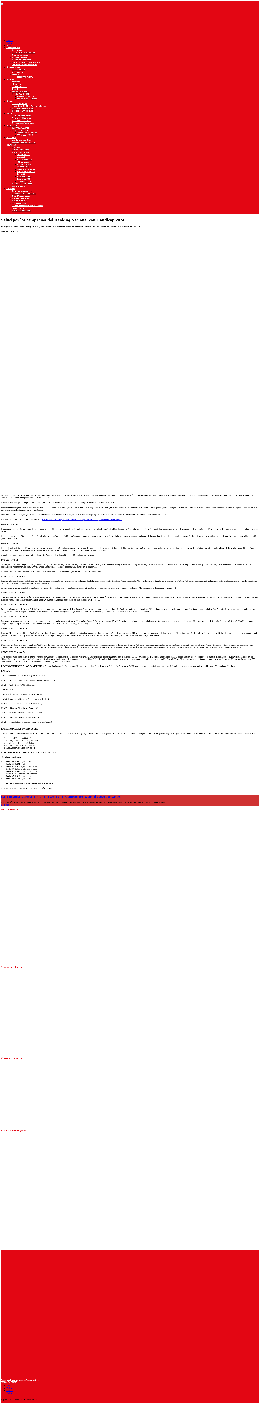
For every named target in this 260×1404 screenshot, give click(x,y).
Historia (16, 147)
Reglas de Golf (19, 103)
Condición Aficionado (22, 111)
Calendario (17, 50)
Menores (16, 74)
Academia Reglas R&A (23, 108)
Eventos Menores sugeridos (26, 62)
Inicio (9, 45)
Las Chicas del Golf (22, 140)
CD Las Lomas (24, 164)
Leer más (5, 805)
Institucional (18, 208)
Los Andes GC (24, 176)
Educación (11, 125)
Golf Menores (19, 203)
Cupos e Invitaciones (22, 59)
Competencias (13, 47)
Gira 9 (15, 89)
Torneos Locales (20, 198)
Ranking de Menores (27, 98)
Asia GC (21, 157)
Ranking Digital (19, 86)
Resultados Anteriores (23, 52)
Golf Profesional (21, 196)
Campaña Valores (20, 128)
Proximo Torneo (20, 57)
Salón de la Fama (20, 149)
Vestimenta (17, 72)
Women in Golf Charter (24, 142)
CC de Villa (23, 162)
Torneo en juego (20, 55)
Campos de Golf (20, 130)
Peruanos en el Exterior (24, 193)
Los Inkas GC (23, 179)
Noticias (10, 188)
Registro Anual (25, 76)
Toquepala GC (24, 181)
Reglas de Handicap (21, 115)
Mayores (16, 81)
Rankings (10, 79)
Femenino (11, 137)
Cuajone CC (23, 166)
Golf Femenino (19, 200)
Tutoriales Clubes (21, 120)
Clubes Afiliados (20, 152)
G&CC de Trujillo (26, 171)
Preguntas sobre (20, 94)
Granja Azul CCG (26, 169)
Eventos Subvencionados (24, 64)
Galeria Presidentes (22, 183)
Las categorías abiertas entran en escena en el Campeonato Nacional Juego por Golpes (61, 796)
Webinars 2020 (25, 135)
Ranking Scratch (25, 96)
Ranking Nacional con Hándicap (27, 205)
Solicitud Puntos (21, 91)
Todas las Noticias (21, 210)
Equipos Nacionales (22, 191)
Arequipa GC (23, 154)
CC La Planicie (24, 159)
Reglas (9, 101)
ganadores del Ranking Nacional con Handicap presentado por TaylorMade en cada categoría (82, 519)
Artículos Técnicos (27, 132)
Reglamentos (13, 67)
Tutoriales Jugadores (23, 123)
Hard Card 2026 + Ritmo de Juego (29, 106)
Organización (18, 186)
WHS (9, 113)
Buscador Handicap (21, 118)
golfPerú (11, 145)
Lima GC (21, 174)
